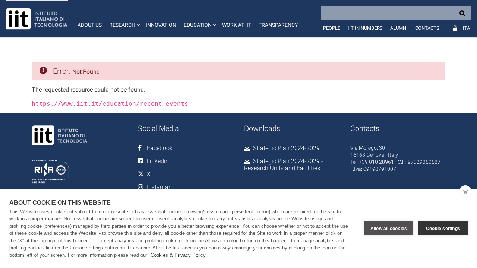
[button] (123, 18)
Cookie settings (443, 228)
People (331, 28)
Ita (466, 28)
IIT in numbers (365, 28)
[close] (465, 191)
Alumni (399, 28)
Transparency (278, 25)
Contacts (427, 28)
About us (90, 25)
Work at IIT (236, 25)
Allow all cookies (388, 228)
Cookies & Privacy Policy (178, 255)
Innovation (161, 25)
